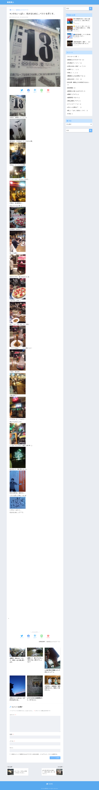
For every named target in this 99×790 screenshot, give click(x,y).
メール (12, 741)
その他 (70, 113)
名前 (12, 734)
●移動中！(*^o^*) (73, 94)
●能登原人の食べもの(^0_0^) (76, 91)
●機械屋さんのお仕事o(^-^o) (76, 76)
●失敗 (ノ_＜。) (72, 72)
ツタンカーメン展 (72, 56)
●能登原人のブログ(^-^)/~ (53, 641)
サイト (11, 748)
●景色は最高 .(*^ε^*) (74, 101)
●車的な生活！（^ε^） (74, 79)
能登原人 (10, 2)
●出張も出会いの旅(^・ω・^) (76, 66)
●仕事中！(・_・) (73, 69)
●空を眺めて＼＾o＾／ (74, 63)
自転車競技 (71, 88)
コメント (13, 714)
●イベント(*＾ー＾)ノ (74, 104)
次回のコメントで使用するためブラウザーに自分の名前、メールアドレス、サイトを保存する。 (34, 754)
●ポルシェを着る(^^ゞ (74, 107)
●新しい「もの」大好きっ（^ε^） (77, 110)
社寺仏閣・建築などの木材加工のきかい (78, 83)
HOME (50, 784)
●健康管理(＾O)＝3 (73, 97)
